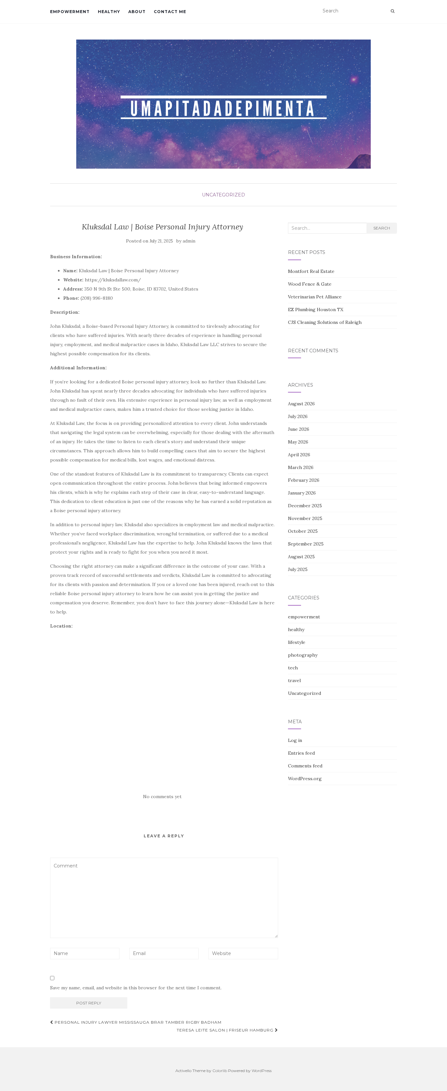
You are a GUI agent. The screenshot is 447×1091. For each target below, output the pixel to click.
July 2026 (298, 416)
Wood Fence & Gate (309, 284)
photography (302, 655)
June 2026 (298, 429)
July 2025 (298, 569)
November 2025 (305, 518)
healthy (109, 11)
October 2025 (303, 531)
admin (189, 241)
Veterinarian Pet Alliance (315, 297)
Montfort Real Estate (311, 271)
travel (294, 680)
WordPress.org (305, 778)
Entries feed (301, 753)
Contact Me (170, 11)
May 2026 (298, 442)
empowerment (70, 11)
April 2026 (299, 455)
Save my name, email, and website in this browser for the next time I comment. (136, 988)
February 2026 (303, 480)
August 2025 (301, 557)
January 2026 (302, 493)
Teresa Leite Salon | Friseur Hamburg (226, 1030)
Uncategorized (223, 195)
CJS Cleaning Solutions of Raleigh (325, 322)
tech (293, 668)
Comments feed (305, 766)
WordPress (262, 1070)
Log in (295, 740)
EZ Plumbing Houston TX (315, 309)
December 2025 (305, 506)
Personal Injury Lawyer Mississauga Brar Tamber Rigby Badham (137, 1022)
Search (381, 228)
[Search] (392, 11)
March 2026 (300, 467)
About (137, 11)
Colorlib (219, 1070)
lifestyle (296, 642)
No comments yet (162, 796)
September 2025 (306, 544)
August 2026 (301, 404)
